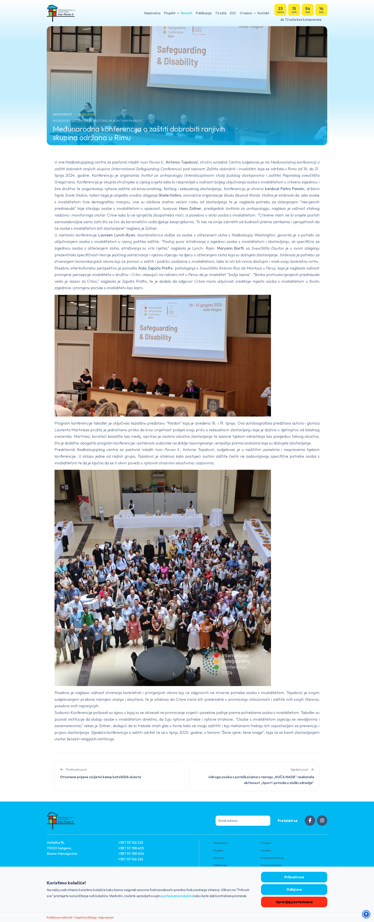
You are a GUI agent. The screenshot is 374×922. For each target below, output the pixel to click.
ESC (233, 13)
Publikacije (204, 13)
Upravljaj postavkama (294, 902)
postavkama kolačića (177, 896)
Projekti (169, 13)
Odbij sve (294, 889)
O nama (246, 13)
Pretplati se (288, 820)
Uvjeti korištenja (271, 865)
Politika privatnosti (59, 917)
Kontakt (263, 13)
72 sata (220, 13)
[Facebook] (310, 820)
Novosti (186, 13)
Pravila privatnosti (272, 857)
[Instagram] (322, 820)
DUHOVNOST (63, 114)
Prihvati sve (294, 877)
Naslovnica (152, 13)
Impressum (106, 917)
